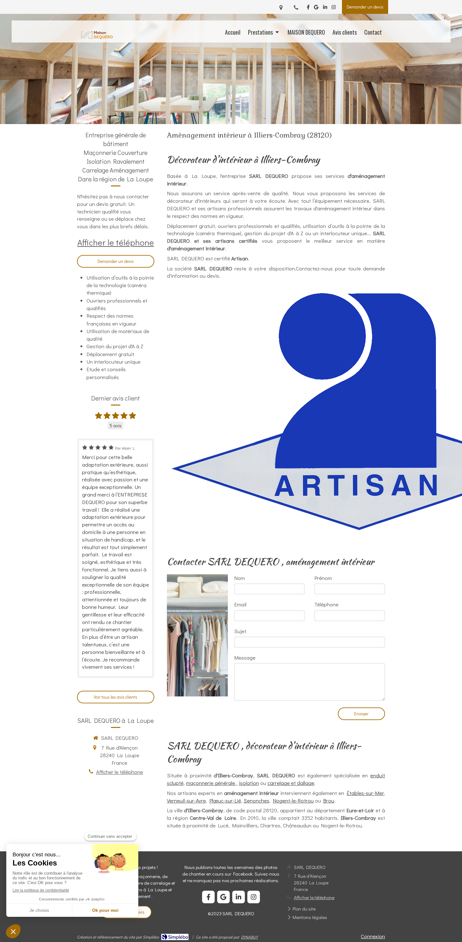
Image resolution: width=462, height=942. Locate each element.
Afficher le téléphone (115, 242)
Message (245, 657)
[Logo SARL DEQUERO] (97, 37)
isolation (249, 782)
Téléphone (326, 604)
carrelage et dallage (290, 782)
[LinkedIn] (325, 8)
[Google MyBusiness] (316, 8)
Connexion (373, 936)
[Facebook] (308, 8)
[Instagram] (334, 8)
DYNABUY (249, 936)
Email (240, 604)
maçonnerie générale (211, 782)
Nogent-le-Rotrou (293, 800)
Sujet (240, 631)
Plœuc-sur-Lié (225, 800)
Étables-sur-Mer (365, 793)
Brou (328, 800)
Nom (239, 578)
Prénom (323, 578)
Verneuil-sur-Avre (186, 800)
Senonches (256, 800)
